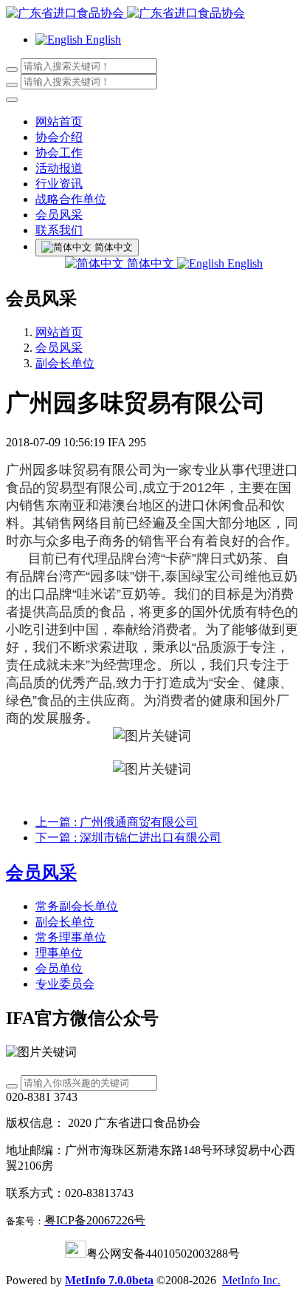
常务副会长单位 (76, 906)
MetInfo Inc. (251, 1280)
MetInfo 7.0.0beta (109, 1280)
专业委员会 (64, 984)
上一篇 (116, 822)
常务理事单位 (70, 937)
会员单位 (59, 968)
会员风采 (59, 347)
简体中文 (150, 263)
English (243, 263)
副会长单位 (64, 363)
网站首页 (59, 121)
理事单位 (59, 953)
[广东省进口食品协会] (152, 13)
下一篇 (128, 837)
